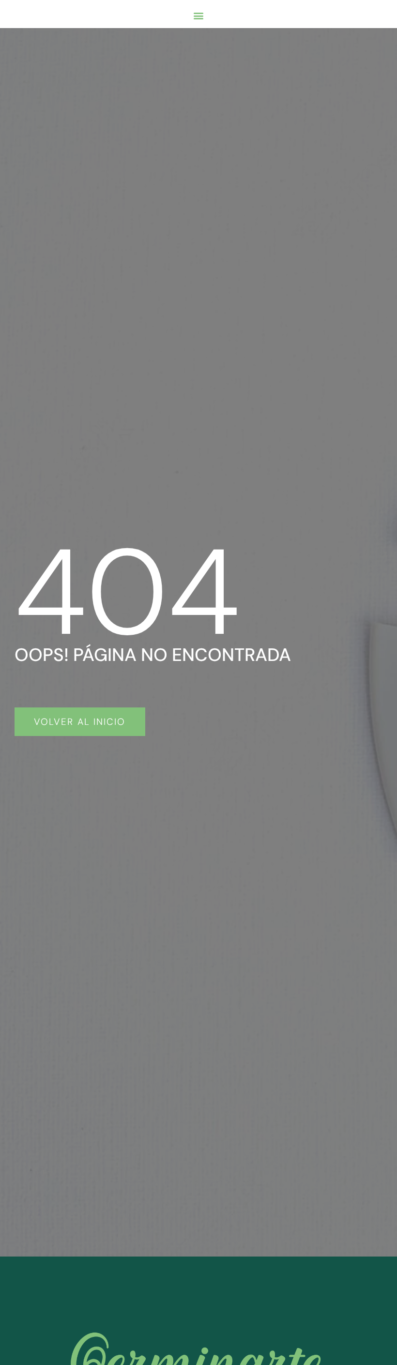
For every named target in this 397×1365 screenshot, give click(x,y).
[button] (198, 15)
